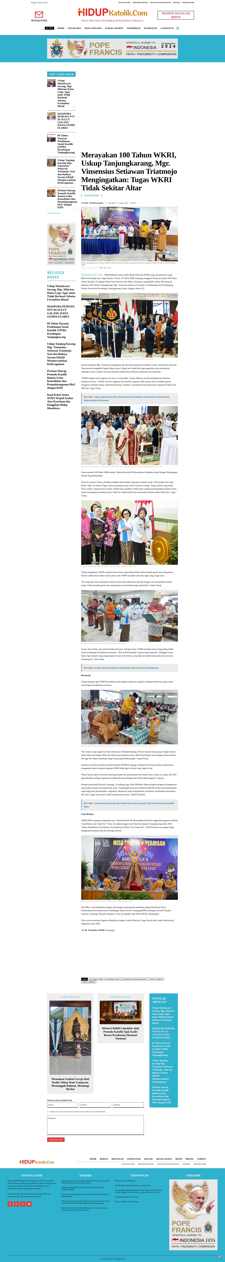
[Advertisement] (129, 88)
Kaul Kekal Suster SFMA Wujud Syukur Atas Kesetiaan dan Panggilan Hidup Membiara (60, 401)
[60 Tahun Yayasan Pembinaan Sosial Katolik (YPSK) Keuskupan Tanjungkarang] (51, 138)
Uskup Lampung (156, 979)
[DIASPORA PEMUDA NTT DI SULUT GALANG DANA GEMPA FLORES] (51, 116)
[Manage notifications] (219, 1257)
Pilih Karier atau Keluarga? (125, 1181)
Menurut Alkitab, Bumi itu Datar (127, 1202)
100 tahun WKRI (96, 979)
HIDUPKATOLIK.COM (91, 275)
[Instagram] (16, 1203)
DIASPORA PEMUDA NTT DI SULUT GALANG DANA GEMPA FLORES (66, 120)
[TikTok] (22, 1203)
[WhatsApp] (170, 202)
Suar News (153, 1109)
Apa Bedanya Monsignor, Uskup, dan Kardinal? (133, 1185)
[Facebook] (159, 202)
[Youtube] (29, 1203)
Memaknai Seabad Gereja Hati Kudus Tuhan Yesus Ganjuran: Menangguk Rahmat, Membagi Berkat (70, 1084)
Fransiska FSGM (112, 979)
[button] (177, 28)
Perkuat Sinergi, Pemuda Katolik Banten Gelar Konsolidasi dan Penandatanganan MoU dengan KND (67, 199)
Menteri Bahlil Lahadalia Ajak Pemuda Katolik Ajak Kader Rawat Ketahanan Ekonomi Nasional (120, 1033)
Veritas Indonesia (53, 213)
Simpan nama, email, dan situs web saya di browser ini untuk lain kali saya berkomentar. (78, 1111)
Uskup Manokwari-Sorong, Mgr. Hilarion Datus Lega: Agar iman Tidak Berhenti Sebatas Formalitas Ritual (66, 93)
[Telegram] (175, 202)
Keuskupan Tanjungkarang (134, 979)
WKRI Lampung (88, 982)
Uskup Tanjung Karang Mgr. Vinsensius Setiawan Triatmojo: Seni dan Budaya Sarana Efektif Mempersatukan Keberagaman (67, 171)
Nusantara (91, 195)
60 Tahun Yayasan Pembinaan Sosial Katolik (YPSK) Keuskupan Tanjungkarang (66, 144)
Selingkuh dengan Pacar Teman (126, 1197)
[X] (164, 202)
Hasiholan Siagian (96, 203)
